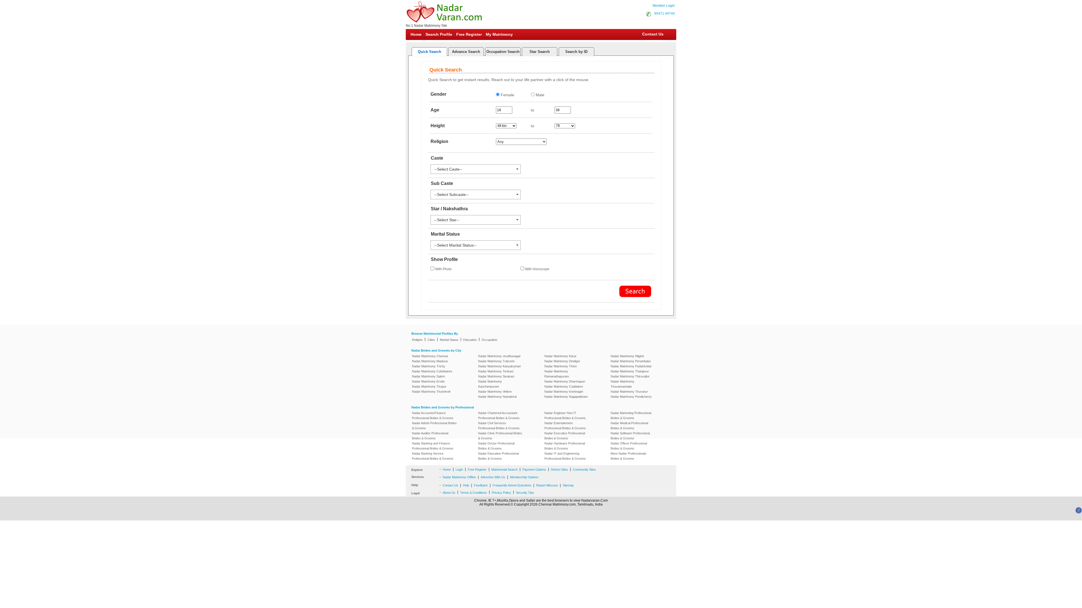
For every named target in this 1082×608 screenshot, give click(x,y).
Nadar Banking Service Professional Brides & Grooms (432, 456)
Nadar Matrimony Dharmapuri (564, 381)
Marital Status (449, 339)
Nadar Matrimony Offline (459, 477)
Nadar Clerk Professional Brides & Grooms (500, 436)
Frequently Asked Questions (512, 485)
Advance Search (466, 52)
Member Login (664, 6)
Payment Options (534, 469)
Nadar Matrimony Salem (428, 376)
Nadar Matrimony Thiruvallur (630, 376)
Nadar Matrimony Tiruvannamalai (622, 384)
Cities (431, 339)
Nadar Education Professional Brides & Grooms (498, 456)
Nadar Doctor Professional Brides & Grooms (496, 446)
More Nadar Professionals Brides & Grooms (628, 456)
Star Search (539, 52)
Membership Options (524, 477)
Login (459, 469)
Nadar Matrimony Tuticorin (496, 361)
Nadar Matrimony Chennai (430, 356)
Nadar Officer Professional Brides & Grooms (629, 446)
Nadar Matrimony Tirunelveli (431, 391)
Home (416, 34)
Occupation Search (503, 52)
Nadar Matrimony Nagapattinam (566, 396)
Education (470, 339)
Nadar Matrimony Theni (560, 366)
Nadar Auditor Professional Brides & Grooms (430, 436)
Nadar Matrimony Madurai (429, 361)
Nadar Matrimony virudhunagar (499, 356)
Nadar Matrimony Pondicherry (631, 396)
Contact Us (652, 34)
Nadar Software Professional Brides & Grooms (630, 436)
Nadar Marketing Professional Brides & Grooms (631, 415)
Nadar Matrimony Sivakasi (496, 376)
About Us (449, 492)
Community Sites (584, 469)
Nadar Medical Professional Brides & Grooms (629, 425)
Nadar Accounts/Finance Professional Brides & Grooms (432, 415)
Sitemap (568, 485)
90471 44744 (664, 13)
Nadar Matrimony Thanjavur (630, 371)
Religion (417, 339)
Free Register (469, 34)
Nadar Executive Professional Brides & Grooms (564, 436)
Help (466, 485)
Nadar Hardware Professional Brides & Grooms (564, 446)
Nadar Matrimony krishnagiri (563, 391)
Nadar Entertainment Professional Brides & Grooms (565, 425)
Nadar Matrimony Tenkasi (495, 371)
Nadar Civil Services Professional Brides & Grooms (499, 425)
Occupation (489, 339)
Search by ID (576, 52)
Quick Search (429, 52)
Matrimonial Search (504, 469)
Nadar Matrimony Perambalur (631, 361)
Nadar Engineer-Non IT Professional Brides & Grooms (565, 415)
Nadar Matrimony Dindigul (562, 361)
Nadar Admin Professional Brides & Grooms (434, 425)
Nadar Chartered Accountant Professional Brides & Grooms (499, 415)
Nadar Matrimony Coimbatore (432, 371)
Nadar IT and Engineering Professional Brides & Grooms (565, 456)
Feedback (481, 485)
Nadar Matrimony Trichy (428, 366)
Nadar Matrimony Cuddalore (563, 386)
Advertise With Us (493, 477)
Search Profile (438, 34)
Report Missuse (547, 485)
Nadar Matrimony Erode (428, 381)
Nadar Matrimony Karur (560, 356)
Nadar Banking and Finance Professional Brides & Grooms (432, 446)
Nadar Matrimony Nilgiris (627, 356)
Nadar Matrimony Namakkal (497, 396)
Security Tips (525, 492)
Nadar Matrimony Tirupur (429, 386)
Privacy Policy (501, 492)
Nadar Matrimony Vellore (495, 391)
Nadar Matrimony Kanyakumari (499, 366)
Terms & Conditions (473, 492)
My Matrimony (499, 34)
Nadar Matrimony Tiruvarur (629, 391)
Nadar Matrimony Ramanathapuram (556, 374)
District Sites (559, 469)
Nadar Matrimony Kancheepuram (490, 384)
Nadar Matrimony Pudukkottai (631, 366)
